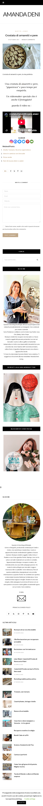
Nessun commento (28, 39)
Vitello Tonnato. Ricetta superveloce (17, 150)
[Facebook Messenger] (19, 141)
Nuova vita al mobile (21, 711)
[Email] (32, 141)
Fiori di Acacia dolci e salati (13, 161)
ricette (18, 31)
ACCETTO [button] (21, 802)
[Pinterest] (27, 141)
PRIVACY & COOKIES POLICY (21, 607)
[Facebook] (15, 141)
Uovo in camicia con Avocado (14, 154)
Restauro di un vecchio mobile (25, 630)
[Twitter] (23, 141)
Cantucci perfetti (20, 755)
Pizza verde (7, 157)
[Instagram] (11, 141)
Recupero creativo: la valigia (24, 730)
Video (25, 31)
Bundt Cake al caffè (21, 735)
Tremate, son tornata (22, 692)
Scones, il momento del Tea (24, 745)
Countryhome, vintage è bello (25, 701)
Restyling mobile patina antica (25, 679)
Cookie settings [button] (29, 799)
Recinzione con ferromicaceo (24, 649)
